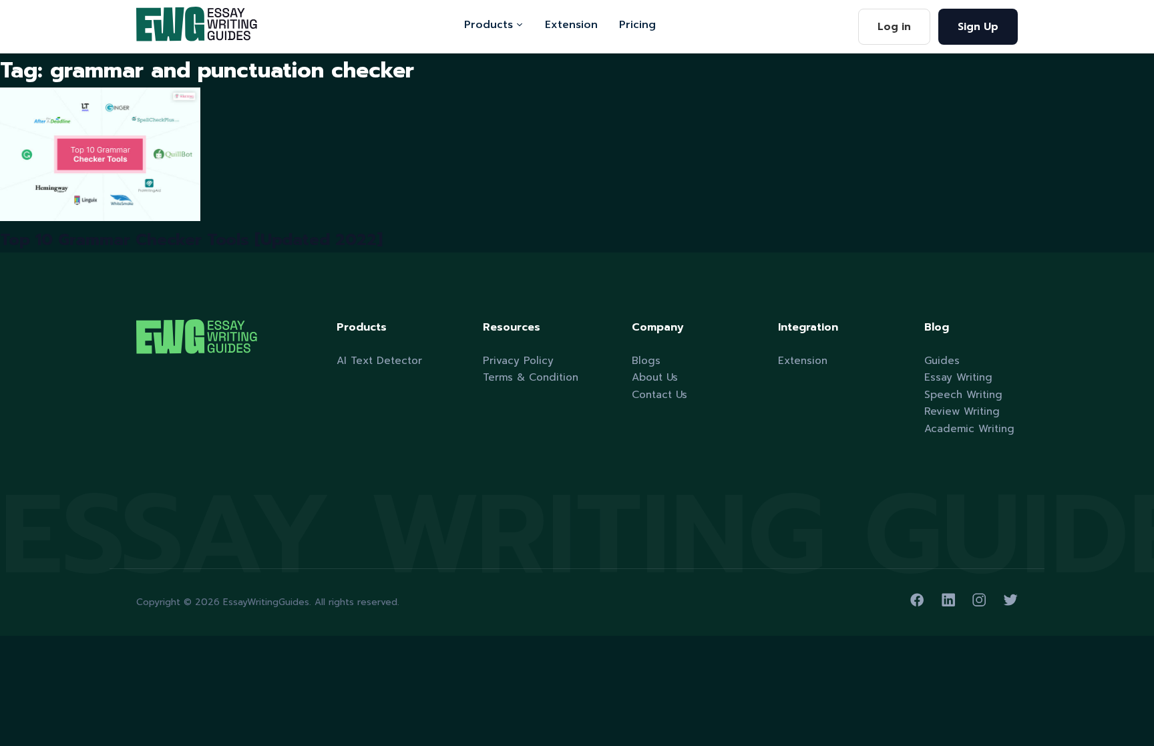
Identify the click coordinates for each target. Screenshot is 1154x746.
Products (488, 24)
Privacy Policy (518, 360)
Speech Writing (963, 394)
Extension (571, 24)
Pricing (637, 24)
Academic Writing (969, 428)
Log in (894, 26)
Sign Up (978, 26)
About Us (655, 377)
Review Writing (962, 411)
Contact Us (659, 394)
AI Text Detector (379, 360)
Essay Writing (958, 377)
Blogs (646, 360)
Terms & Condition (530, 377)
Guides (942, 360)
